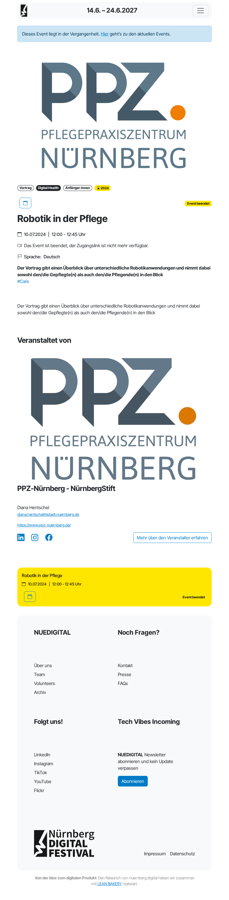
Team (39, 674)
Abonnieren (132, 781)
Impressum (155, 853)
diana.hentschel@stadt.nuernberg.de (48, 514)
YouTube (42, 781)
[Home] (24, 10)
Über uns (43, 665)
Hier (105, 34)
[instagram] (35, 537)
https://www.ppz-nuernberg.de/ (44, 525)
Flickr (39, 790)
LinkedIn (42, 754)
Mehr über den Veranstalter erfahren (172, 537)
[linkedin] (21, 537)
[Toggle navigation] (200, 10)
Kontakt (125, 665)
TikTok (40, 772)
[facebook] (49, 537)
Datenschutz (182, 853)
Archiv (40, 692)
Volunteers (44, 683)
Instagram (43, 763)
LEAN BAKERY (109, 883)
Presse (124, 674)
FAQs (123, 683)
